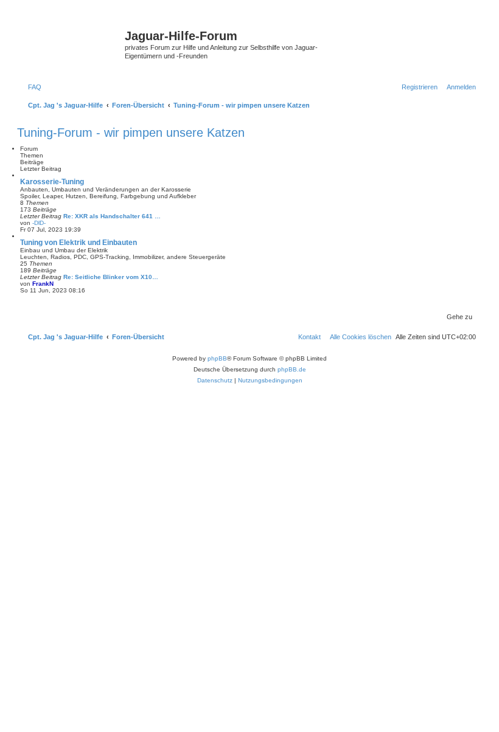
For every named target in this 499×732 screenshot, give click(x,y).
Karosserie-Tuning (52, 182)
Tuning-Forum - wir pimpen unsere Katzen (131, 132)
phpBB (217, 358)
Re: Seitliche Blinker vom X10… (110, 277)
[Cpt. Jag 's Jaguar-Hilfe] (72, 39)
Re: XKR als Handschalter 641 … (112, 216)
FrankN (43, 283)
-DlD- (39, 222)
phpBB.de (291, 369)
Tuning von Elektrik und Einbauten (78, 242)
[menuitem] (32, 87)
